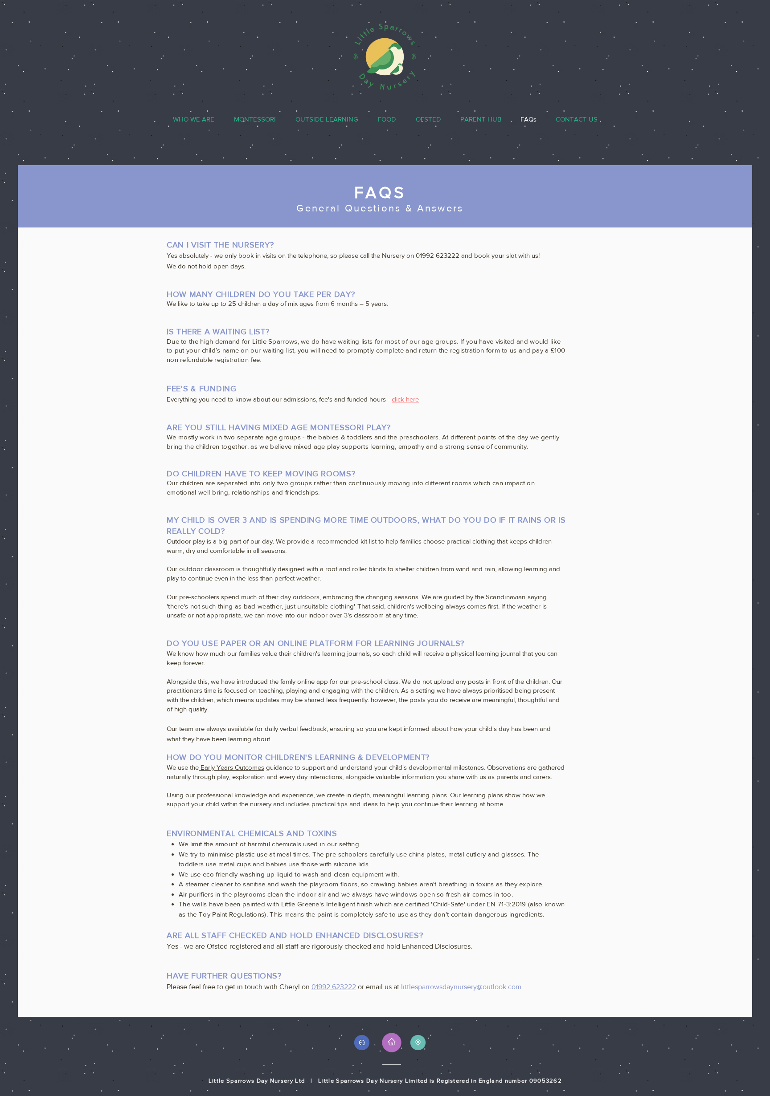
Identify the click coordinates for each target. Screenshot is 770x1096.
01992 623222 (333, 986)
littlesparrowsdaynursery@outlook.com (461, 986)
